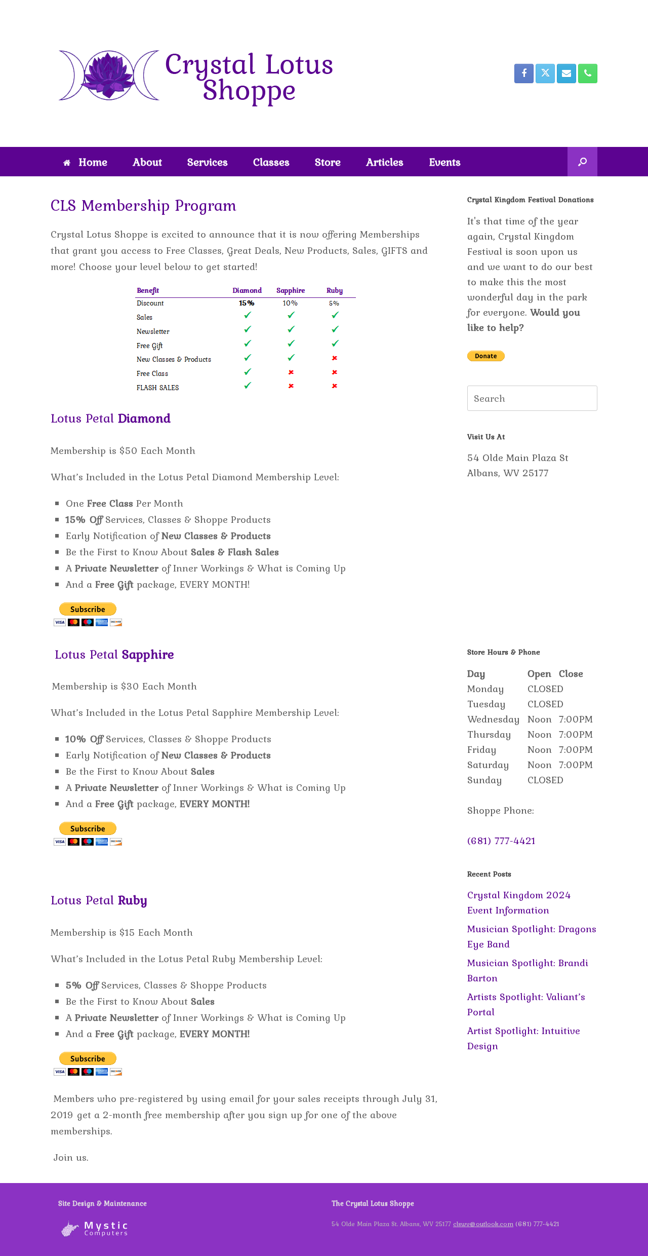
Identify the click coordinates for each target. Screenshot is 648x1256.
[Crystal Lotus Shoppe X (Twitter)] (545, 73)
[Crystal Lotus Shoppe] (202, 73)
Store (328, 162)
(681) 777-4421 (501, 840)
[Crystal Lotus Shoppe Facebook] (524, 73)
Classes (271, 162)
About (147, 162)
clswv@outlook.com (483, 1224)
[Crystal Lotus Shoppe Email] (566, 73)
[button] (582, 161)
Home (92, 162)
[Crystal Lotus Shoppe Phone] (587, 73)
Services (207, 162)
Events (445, 162)
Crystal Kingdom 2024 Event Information (519, 902)
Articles (384, 162)
